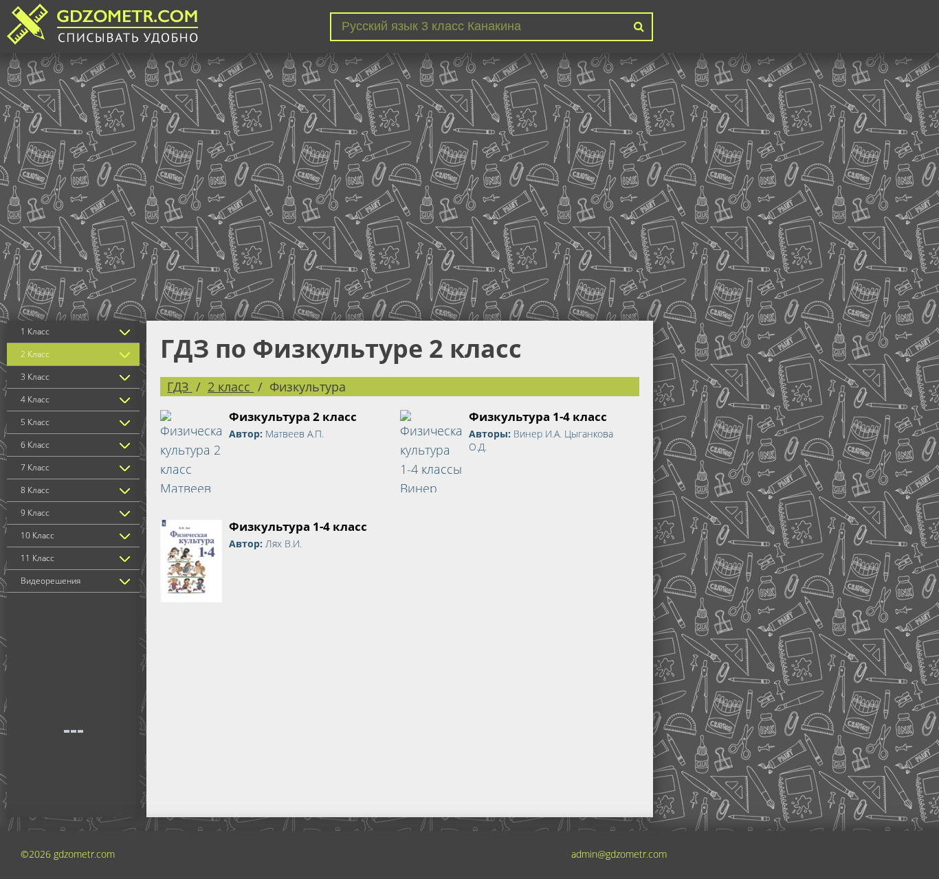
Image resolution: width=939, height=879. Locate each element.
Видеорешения (50, 580)
